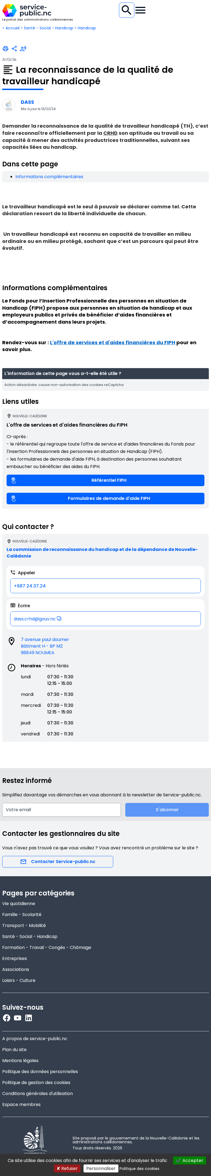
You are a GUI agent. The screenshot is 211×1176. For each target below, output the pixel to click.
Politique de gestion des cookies (36, 1082)
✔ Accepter (189, 1160)
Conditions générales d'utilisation (37, 1093)
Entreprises (14, 958)
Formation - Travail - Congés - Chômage (46, 947)
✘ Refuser (67, 1168)
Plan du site (14, 1049)
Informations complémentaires (49, 176)
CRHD (110, 133)
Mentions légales (20, 1060)
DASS (27, 102)
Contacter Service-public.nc (63, 861)
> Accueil (11, 28)
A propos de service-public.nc (34, 1038)
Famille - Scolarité (21, 914)
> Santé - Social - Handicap (47, 28)
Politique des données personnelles (40, 1071)
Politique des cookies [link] (139, 1168)
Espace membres (21, 1104)
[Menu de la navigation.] (140, 10)
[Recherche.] (127, 10)
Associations (15, 969)
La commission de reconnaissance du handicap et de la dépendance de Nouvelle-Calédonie (102, 552)
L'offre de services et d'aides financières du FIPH (112, 342)
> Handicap (85, 28)
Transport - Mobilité (24, 925)
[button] (105, 618)
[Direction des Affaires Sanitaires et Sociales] (8, 104)
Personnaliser (101, 1168)
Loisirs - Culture (18, 980)
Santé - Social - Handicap (29, 936)
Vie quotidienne (18, 903)
